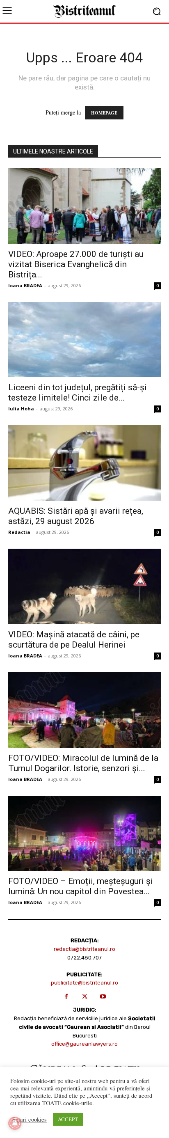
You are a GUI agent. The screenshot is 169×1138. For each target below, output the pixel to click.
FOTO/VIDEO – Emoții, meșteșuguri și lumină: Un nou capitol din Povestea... (80, 886)
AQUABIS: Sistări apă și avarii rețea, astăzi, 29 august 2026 (75, 516)
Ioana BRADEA (25, 285)
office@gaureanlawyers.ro (84, 1044)
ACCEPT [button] (68, 1119)
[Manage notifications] (14, 1123)
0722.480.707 (84, 958)
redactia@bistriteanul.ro (84, 949)
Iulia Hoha (21, 408)
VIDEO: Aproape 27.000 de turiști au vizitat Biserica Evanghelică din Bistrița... (76, 264)
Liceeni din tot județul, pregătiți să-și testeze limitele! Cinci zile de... (77, 392)
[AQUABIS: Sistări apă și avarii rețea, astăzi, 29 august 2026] (84, 463)
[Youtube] (103, 996)
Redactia (19, 532)
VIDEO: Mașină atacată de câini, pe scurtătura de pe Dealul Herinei (73, 640)
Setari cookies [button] (29, 1119)
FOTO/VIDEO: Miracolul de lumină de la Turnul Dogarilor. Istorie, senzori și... (83, 763)
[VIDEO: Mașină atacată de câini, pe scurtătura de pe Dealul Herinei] (84, 586)
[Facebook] (66, 996)
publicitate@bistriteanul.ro (84, 983)
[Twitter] (85, 996)
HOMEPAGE (104, 113)
